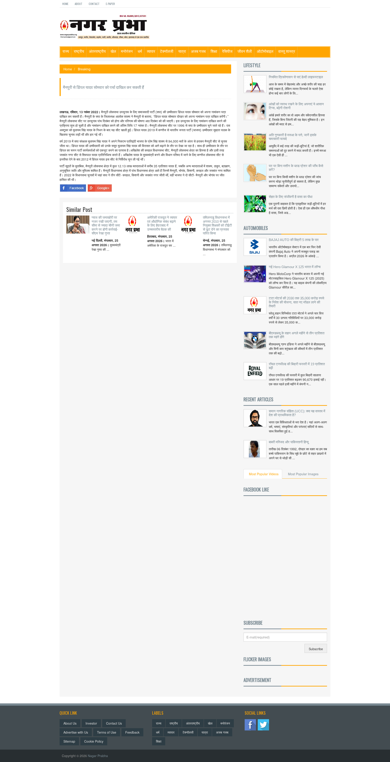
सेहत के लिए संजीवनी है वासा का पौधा (290, 197)
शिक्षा (214, 51)
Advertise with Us (75, 732)
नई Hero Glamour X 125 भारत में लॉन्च (294, 267)
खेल (113, 51)
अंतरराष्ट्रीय (97, 51)
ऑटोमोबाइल (265, 51)
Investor (91, 723)
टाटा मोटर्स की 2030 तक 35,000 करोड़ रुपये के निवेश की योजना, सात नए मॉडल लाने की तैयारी (296, 302)
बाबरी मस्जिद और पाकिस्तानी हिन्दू (289, 442)
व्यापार (151, 51)
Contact (94, 4)
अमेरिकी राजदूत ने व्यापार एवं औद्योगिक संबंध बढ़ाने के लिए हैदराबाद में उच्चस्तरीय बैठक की (162, 223)
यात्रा (182, 51)
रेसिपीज (227, 51)
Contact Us (114, 723)
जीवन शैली (244, 51)
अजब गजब (198, 51)
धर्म (140, 51)
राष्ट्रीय (79, 51)
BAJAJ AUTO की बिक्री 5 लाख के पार (294, 240)
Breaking (84, 69)
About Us (70, 723)
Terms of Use (106, 732)
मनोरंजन (127, 51)
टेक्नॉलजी (166, 51)
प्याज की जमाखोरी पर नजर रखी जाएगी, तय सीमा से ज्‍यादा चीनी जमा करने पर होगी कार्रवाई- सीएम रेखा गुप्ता (106, 225)
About (78, 4)
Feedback (132, 732)
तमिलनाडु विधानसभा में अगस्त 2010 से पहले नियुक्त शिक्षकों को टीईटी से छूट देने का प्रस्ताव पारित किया (217, 225)
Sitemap (69, 741)
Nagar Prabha (98, 755)
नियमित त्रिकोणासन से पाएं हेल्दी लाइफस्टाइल (296, 77)
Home (65, 4)
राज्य (66, 51)
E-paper (110, 4)
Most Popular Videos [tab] (264, 474)
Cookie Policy (93, 741)
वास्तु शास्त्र (286, 51)
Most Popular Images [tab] (303, 474)
